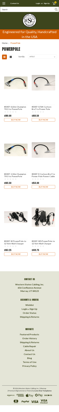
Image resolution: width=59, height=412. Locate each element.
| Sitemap (42, 388)
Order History (29, 338)
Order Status (29, 313)
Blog (29, 358)
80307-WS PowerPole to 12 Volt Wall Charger (43, 242)
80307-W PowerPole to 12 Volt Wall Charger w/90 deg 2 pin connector (15, 242)
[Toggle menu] (4, 4)
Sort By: (22, 57)
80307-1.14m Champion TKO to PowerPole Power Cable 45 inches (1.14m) (15, 175)
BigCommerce (21, 391)
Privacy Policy (29, 366)
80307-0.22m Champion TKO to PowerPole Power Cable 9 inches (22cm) (15, 108)
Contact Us (14, 3)
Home (5, 43)
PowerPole (15, 43)
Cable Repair (29, 346)
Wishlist (29, 305)
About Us (29, 350)
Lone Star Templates (43, 391)
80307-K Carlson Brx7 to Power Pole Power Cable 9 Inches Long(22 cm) (43, 175)
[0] (52, 3)
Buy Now (15, 120)
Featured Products (29, 334)
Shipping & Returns (29, 316)
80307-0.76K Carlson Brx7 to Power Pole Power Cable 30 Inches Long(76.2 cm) (42, 108)
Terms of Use (29, 362)
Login (38, 3)
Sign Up (47, 3)
